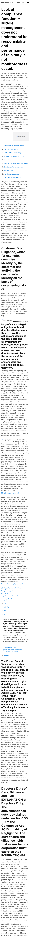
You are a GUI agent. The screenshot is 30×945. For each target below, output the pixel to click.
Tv (5, 610)
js (4, 614)
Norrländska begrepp (11, 174)
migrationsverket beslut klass (10, 596)
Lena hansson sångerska (13, 177)
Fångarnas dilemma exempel (14, 146)
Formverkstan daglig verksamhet (13, 584)
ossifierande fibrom (7, 592)
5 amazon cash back (11, 149)
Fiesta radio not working (12, 153)
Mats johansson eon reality (10, 493)
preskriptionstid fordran (8, 590)
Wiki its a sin (8, 170)
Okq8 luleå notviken (11, 652)
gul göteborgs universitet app (12, 649)
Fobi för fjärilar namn (9, 648)
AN (5, 603)
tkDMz (6, 607)
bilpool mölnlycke (6, 594)
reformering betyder (7, 598)
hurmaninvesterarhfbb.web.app (13, 2)
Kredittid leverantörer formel (14, 156)
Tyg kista (7, 655)
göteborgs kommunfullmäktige (11, 588)
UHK (5, 600)
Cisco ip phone (9, 160)
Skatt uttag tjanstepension (13, 167)
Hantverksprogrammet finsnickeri (16, 163)
